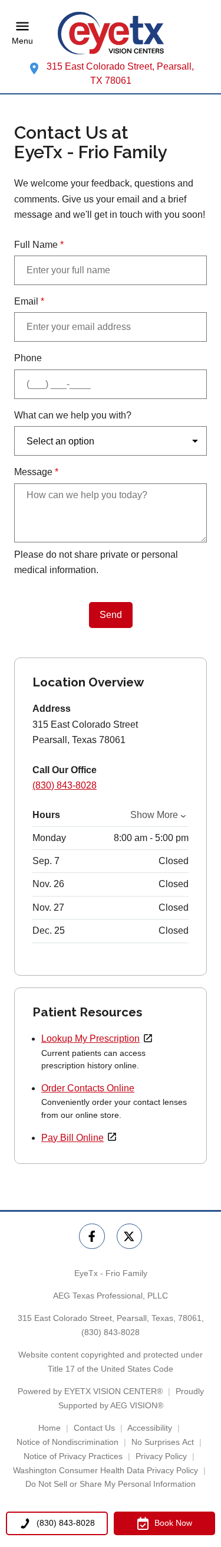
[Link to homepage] (111, 33)
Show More (154, 815)
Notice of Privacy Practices (73, 1456)
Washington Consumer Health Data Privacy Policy (105, 1470)
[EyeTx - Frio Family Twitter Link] (129, 1236)
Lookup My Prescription (90, 1038)
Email (29, 301)
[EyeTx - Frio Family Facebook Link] (91, 1236)
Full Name (39, 245)
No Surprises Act (162, 1442)
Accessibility (149, 1427)
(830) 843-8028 (64, 785)
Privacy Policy (161, 1456)
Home (49, 1427)
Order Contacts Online (87, 1088)
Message (36, 472)
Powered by (90, 1391)
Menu (22, 40)
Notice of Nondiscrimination (67, 1442)
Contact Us (94, 1427)
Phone (28, 358)
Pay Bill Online (72, 1138)
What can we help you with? (72, 415)
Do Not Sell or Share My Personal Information (110, 1484)
